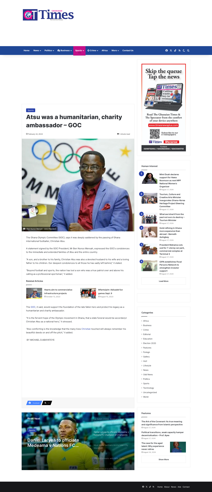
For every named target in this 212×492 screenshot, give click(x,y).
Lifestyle (147, 365)
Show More (164, 459)
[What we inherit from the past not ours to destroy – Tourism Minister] (149, 218)
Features (147, 348)
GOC (33, 307)
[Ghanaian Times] (48, 14)
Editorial (147, 334)
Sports (78, 50)
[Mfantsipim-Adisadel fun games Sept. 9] (88, 293)
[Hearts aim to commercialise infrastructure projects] (34, 293)
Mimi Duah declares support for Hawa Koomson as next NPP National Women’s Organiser (170, 180)
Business (65, 50)
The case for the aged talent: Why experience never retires (152, 446)
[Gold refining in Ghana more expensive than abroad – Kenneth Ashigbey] (149, 232)
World (145, 397)
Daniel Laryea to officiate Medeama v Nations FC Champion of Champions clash (53, 442)
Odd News (148, 374)
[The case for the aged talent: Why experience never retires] (178, 447)
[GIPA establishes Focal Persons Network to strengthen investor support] (149, 265)
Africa (105, 50)
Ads (179, 487)
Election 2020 (149, 343)
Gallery (146, 356)
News (36, 50)
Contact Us (127, 50)
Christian (86, 329)
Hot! (145, 361)
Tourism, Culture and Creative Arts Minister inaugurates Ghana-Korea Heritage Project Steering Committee (172, 200)
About (167, 487)
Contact (186, 487)
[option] (78, 441)
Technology (148, 388)
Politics (48, 50)
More (114, 50)
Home (26, 50)
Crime (93, 50)
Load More (163, 281)
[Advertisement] (134, 23)
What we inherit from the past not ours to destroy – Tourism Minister (172, 217)
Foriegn (146, 352)
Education (147, 339)
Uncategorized (150, 392)
